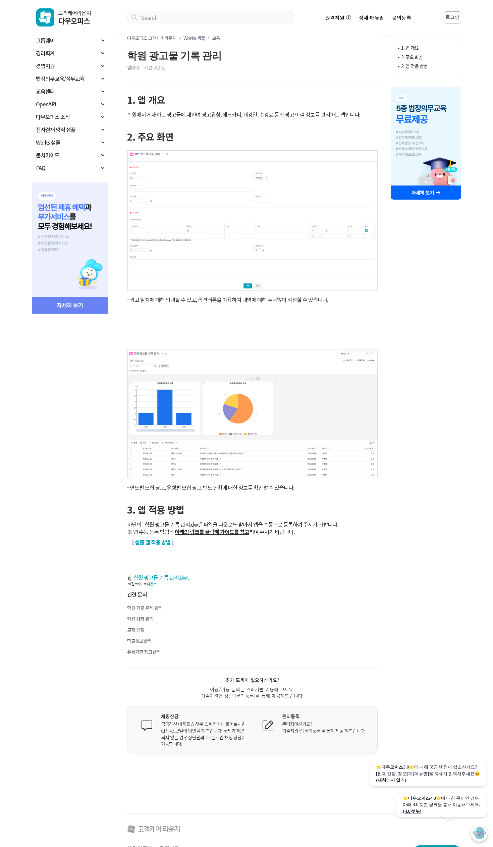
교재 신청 (135, 629)
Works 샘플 (194, 38)
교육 (216, 38)
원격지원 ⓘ (338, 17)
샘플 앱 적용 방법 (153, 542)
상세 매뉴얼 (371, 17)
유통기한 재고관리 (143, 651)
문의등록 (401, 17)
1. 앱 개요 (410, 48)
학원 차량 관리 (140, 619)
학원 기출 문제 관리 (144, 607)
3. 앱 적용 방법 (414, 66)
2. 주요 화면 (412, 57)
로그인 (452, 17)
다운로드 (153, 583)
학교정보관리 (139, 640)
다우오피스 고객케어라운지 (151, 38)
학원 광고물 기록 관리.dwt (161, 577)
